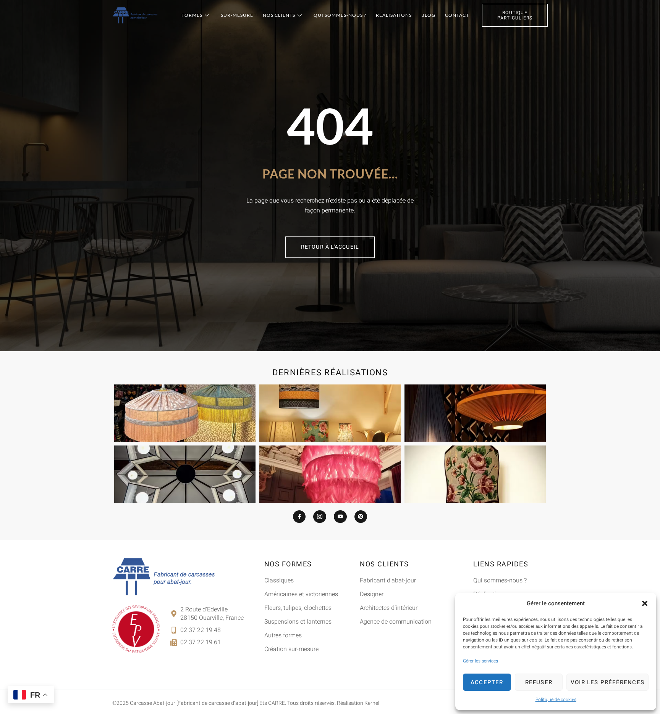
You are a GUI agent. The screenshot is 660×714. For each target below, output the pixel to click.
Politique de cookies (555, 699)
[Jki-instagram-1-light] (319, 516)
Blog (428, 15)
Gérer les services (480, 661)
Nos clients (279, 15)
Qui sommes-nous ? (340, 15)
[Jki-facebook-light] (299, 516)
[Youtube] (340, 516)
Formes (191, 15)
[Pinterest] (360, 516)
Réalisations (394, 15)
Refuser (538, 682)
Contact (457, 15)
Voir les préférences (607, 682)
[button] (645, 603)
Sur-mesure (237, 15)
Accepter (487, 682)
